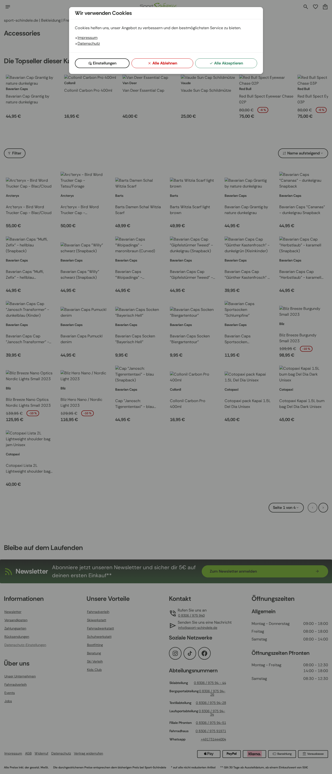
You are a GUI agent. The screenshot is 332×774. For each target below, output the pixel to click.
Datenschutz (89, 43)
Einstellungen (104, 63)
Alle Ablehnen (164, 63)
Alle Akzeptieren (228, 63)
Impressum (87, 37)
